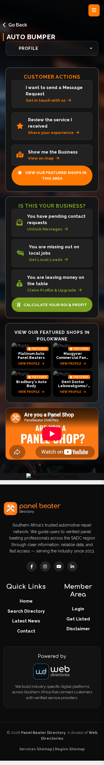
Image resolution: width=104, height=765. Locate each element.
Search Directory (26, 611)
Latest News (26, 621)
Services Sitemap (35, 749)
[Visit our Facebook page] (32, 566)
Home (26, 601)
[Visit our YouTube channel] (59, 566)
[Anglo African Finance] (52, 476)
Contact (26, 631)
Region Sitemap (70, 749)
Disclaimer (78, 628)
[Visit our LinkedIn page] (72, 566)
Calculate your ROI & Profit (55, 304)
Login (78, 608)
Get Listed (78, 619)
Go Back (17, 25)
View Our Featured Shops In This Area (55, 175)
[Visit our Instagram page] (45, 566)
